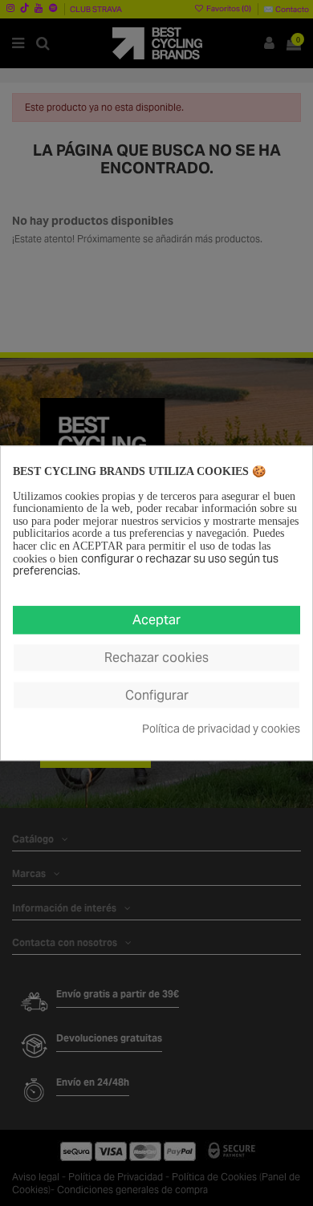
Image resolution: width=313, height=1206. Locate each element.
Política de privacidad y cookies (221, 730)
